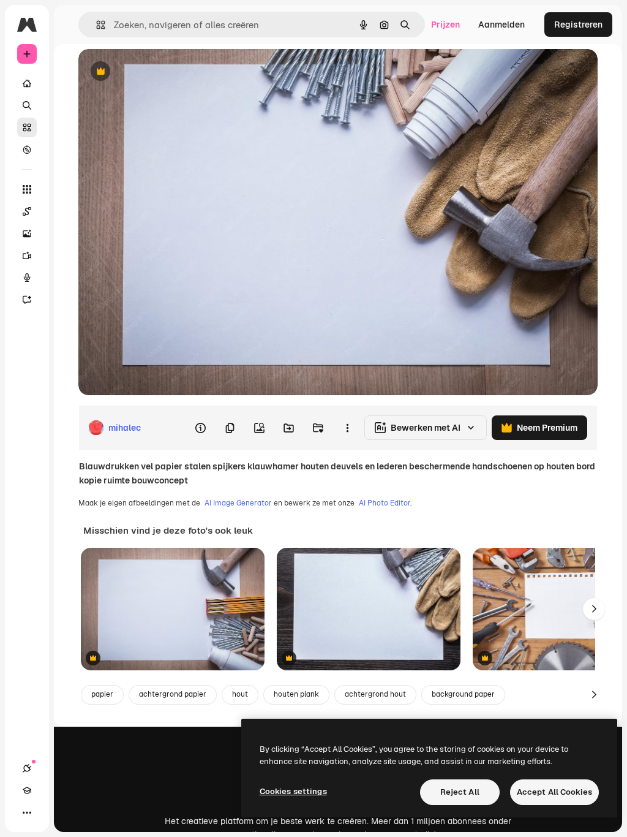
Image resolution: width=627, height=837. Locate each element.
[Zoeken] (27, 105)
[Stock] (27, 127)
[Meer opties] (347, 427)
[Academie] (27, 790)
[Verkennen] (27, 149)
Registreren (578, 24)
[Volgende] (594, 609)
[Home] (27, 83)
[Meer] (27, 812)
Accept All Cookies (554, 792)
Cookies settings (293, 791)
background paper (463, 694)
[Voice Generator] (27, 277)
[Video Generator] (27, 255)
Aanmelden (501, 24)
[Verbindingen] (27, 768)
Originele (159, 72)
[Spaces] (27, 211)
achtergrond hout (375, 694)
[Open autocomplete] (96, 24)
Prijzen (445, 24)
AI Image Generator (238, 503)
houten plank (296, 694)
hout (240, 694)
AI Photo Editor (384, 503)
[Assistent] (27, 299)
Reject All (459, 792)
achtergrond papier (172, 694)
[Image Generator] (27, 233)
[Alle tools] (27, 189)
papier (102, 694)
